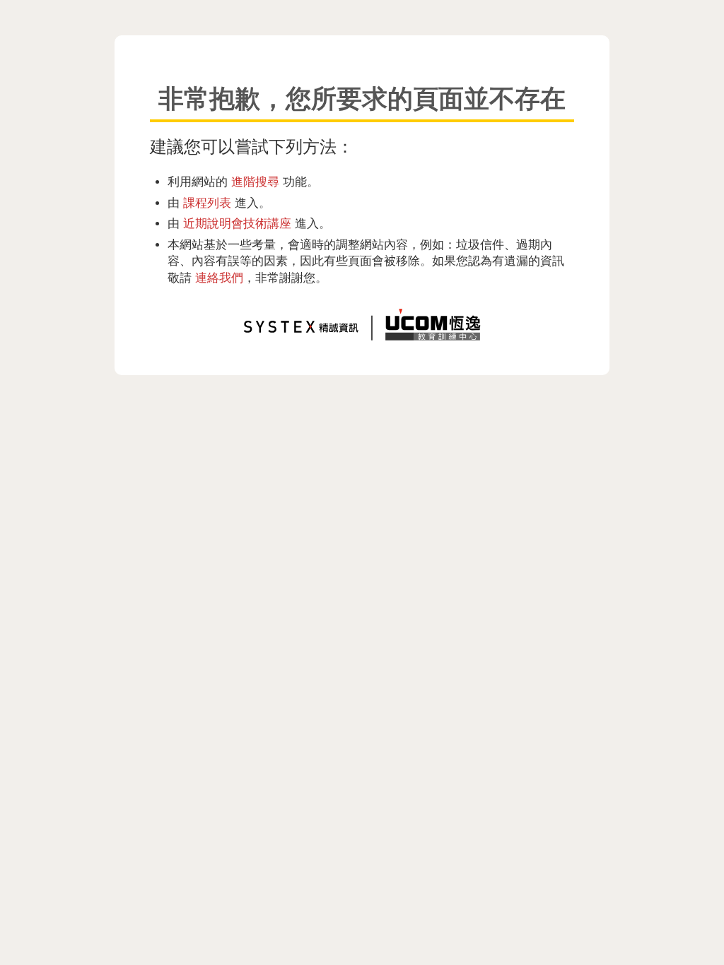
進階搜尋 (255, 181)
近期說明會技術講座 (237, 223)
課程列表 (207, 202)
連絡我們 (219, 277)
